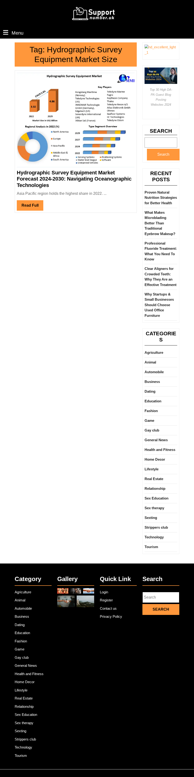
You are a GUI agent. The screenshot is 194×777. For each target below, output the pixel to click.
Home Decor (155, 459)
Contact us (108, 608)
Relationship (155, 488)
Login (104, 592)
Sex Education (156, 498)
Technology (154, 537)
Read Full (32, 207)
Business (152, 382)
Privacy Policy (111, 616)
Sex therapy (154, 508)
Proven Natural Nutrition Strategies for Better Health (161, 197)
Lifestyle (152, 469)
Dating (150, 391)
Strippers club (156, 527)
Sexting (151, 518)
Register (106, 600)
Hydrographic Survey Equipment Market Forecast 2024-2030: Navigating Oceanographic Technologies (74, 179)
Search (161, 131)
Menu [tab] (17, 33)
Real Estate (154, 479)
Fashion (151, 411)
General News (156, 440)
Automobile (154, 372)
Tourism (151, 547)
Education (153, 401)
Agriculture (154, 352)
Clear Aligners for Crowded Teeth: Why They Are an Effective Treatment (160, 277)
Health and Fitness (160, 450)
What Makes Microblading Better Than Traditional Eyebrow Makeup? (160, 223)
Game (149, 420)
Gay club (152, 430)
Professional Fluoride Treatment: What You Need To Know (161, 251)
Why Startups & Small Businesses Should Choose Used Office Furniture (159, 305)
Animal (150, 362)
